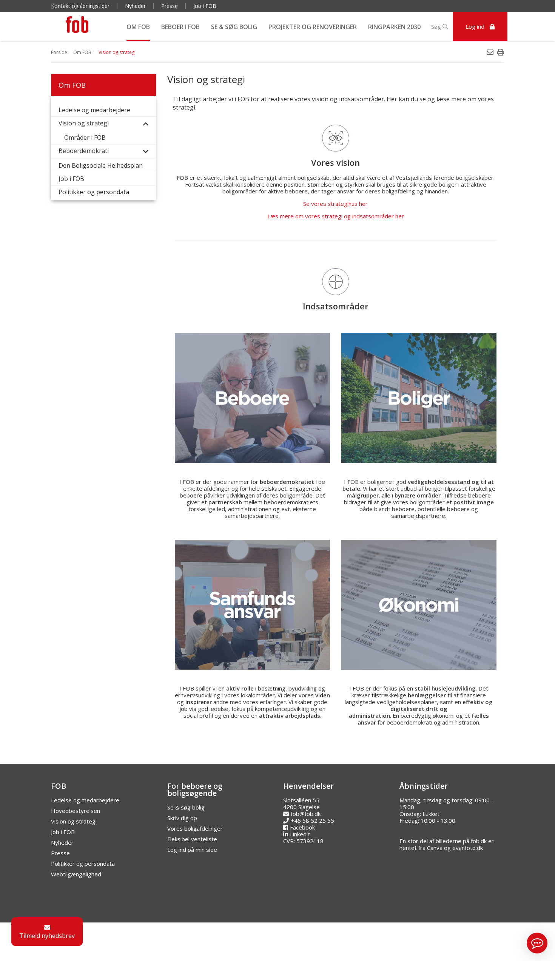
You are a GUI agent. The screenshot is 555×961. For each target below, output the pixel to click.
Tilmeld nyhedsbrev (47, 936)
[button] (537, 943)
